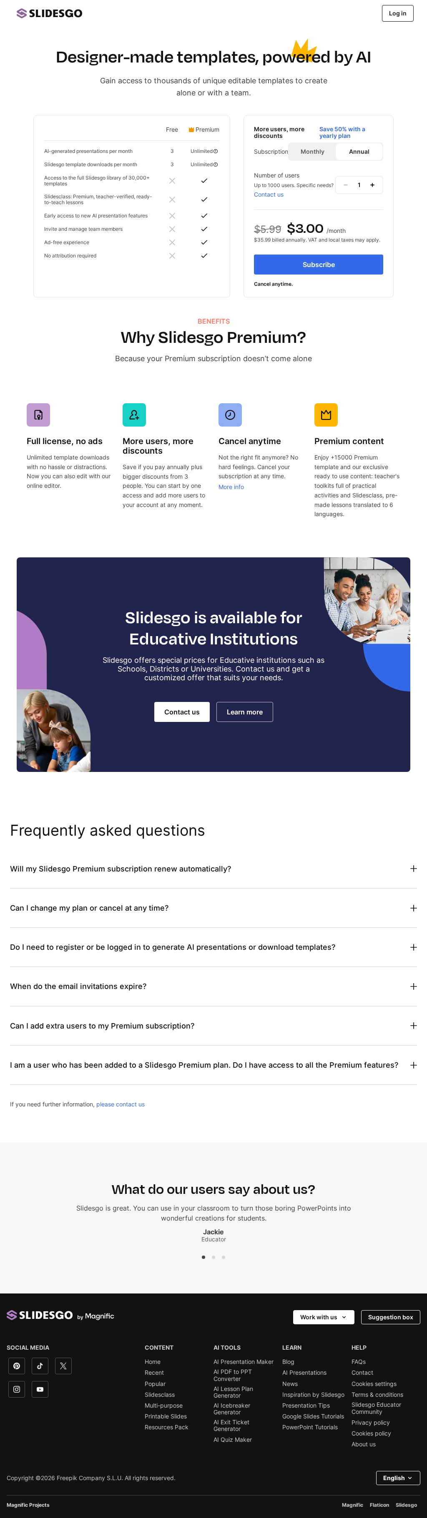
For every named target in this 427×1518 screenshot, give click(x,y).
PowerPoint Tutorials (310, 1427)
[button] (203, 1257)
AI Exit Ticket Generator (231, 1425)
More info (231, 486)
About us (364, 1444)
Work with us (318, 1317)
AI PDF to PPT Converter (233, 1375)
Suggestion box (390, 1317)
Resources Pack (166, 1427)
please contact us (120, 1104)
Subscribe (319, 264)
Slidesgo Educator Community (376, 1408)
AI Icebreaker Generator (232, 1409)
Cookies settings (374, 1384)
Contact (362, 1372)
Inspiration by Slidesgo (313, 1394)
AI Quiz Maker (233, 1439)
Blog (288, 1361)
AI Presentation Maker (244, 1361)
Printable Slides (166, 1416)
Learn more (245, 712)
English (394, 1477)
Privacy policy (371, 1422)
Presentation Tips (306, 1405)
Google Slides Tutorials (313, 1416)
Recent (154, 1372)
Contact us (269, 194)
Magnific (352, 1505)
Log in (398, 13)
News (290, 1384)
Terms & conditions (377, 1394)
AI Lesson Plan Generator (233, 1392)
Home (153, 1361)
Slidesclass (160, 1394)
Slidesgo (406, 1505)
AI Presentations (304, 1372)
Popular (155, 1384)
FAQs (359, 1361)
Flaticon (379, 1505)
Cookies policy (371, 1433)
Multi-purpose (164, 1405)
